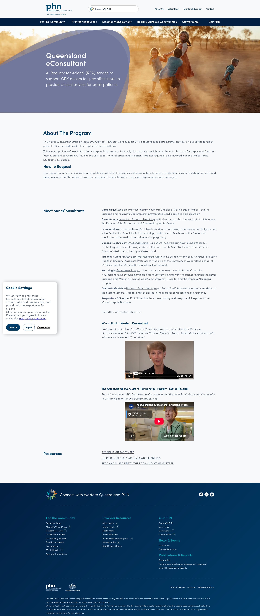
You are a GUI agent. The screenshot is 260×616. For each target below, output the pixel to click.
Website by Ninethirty (206, 587)
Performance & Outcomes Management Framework (183, 563)
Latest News (173, 8)
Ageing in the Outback (56, 553)
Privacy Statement (178, 587)
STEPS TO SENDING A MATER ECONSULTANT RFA (131, 458)
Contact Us (164, 526)
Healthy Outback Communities (157, 21)
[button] (52, 22)
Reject (29, 327)
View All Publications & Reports (173, 567)
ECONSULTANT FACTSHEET (118, 452)
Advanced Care (53, 522)
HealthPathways (110, 534)
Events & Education (192, 8)
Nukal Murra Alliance (112, 546)
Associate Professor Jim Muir (136, 219)
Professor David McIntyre (135, 229)
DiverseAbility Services (56, 538)
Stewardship (190, 21)
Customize (43, 327)
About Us (159, 8)
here (139, 312)
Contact (210, 8)
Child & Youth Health (55, 534)
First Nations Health (55, 542)
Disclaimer (191, 587)
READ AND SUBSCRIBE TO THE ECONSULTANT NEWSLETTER (138, 463)
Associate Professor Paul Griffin (143, 256)
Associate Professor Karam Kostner (137, 209)
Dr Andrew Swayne (128, 270)
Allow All (13, 327)
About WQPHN (166, 522)
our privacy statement (32, 318)
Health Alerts (108, 530)
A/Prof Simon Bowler (139, 298)
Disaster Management (116, 21)
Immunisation (52, 546)
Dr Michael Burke (137, 242)
